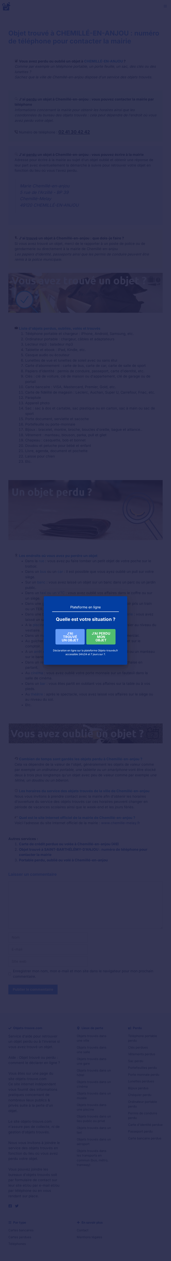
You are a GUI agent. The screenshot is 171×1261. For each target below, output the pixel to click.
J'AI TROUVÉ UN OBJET (70, 636)
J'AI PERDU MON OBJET (101, 636)
